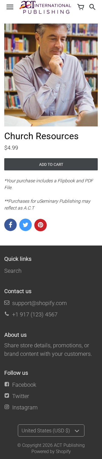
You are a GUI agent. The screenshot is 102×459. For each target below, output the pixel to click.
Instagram (25, 407)
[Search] (92, 7)
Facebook (24, 384)
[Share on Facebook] (10, 225)
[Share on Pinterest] (40, 225)
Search (13, 270)
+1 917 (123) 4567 (35, 314)
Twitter (20, 396)
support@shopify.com (39, 303)
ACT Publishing (69, 445)
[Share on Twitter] (25, 225)
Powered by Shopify (51, 451)
